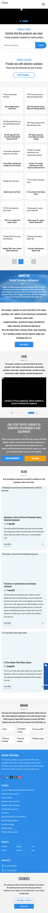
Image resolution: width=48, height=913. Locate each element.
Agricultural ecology (7, 824)
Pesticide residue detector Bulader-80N (36, 249)
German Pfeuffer (6, 797)
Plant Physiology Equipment (9, 820)
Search (41, 45)
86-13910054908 (11, 870)
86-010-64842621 (11, 866)
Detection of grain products (9, 832)
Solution (19, 846)
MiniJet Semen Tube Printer (12, 192)
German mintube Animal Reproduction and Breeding (17, 790)
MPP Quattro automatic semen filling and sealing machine (35, 137)
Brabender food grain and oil (10, 801)
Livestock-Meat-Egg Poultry (10, 809)
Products (4, 846)
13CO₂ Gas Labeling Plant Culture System (12, 221)
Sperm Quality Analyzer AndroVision (12, 107)
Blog (33, 850)
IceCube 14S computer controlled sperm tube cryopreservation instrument (36, 165)
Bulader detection (6, 828)
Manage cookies (24, 900)
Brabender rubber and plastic (10, 805)
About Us (19, 850)
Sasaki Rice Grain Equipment (10, 794)
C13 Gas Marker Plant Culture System (36, 193)
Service (3, 850)
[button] (20, 21)
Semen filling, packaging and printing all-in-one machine (12, 164)
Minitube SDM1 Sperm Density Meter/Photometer (12, 249)
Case (33, 846)
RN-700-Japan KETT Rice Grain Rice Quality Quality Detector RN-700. (12, 137)
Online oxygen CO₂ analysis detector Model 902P (36, 221)
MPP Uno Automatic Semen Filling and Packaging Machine (36, 107)
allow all (24, 906)
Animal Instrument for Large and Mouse (13, 816)
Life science (5, 813)
